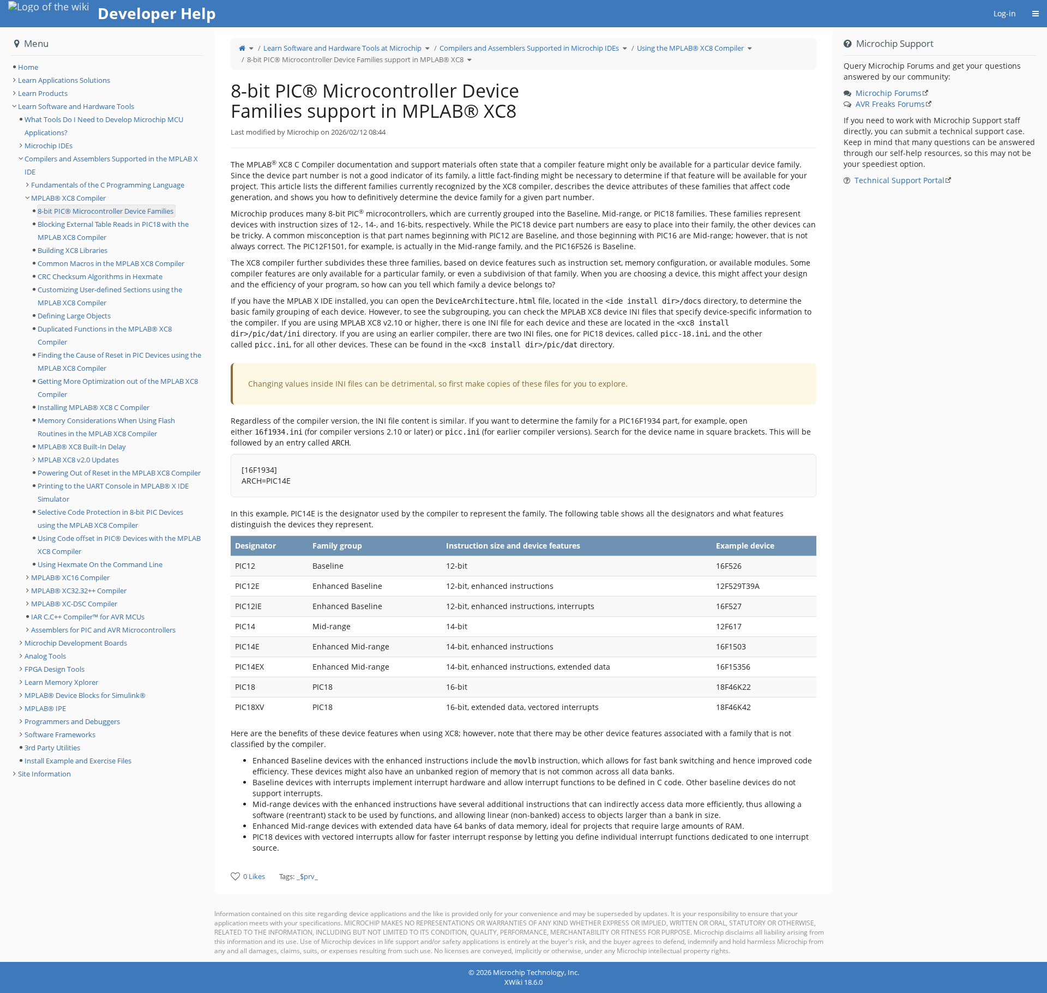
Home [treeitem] (28, 67)
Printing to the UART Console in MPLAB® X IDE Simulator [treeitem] (113, 492)
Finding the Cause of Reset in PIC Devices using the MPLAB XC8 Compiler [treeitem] (119, 361)
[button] (206, 494)
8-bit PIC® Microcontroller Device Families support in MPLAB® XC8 (355, 59)
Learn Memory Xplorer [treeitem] (61, 682)
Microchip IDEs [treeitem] (49, 146)
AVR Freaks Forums (890, 104)
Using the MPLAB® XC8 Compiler (690, 48)
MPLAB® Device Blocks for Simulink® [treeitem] (85, 695)
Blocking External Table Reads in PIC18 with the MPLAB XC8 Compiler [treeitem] (113, 230)
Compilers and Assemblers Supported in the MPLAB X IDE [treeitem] (111, 165)
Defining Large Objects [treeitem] (74, 316)
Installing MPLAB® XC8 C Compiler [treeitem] (93, 407)
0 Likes (254, 876)
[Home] (242, 48)
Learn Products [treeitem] (43, 93)
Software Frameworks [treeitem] (60, 734)
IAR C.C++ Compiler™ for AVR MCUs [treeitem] (88, 617)
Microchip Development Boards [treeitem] (76, 643)
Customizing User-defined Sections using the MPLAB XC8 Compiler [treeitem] (110, 296)
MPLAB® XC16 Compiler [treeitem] (70, 577)
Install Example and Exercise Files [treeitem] (78, 761)
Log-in (1005, 13)
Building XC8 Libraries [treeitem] (72, 250)
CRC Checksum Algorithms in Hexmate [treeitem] (100, 276)
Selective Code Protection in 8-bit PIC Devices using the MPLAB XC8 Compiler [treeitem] (110, 518)
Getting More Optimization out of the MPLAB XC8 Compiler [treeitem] (118, 387)
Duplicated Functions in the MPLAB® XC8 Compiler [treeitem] (105, 335)
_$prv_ (307, 876)
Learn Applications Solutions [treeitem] (64, 80)
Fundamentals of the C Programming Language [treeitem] (107, 185)
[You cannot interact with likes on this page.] (235, 876)
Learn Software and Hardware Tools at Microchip (342, 48)
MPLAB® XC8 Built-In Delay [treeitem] (82, 447)
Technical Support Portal (899, 180)
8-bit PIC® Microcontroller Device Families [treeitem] (105, 211)
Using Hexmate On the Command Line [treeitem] (100, 564)
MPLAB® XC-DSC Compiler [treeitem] (74, 604)
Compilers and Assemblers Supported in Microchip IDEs (529, 48)
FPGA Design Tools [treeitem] (55, 669)
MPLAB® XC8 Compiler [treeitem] (68, 198)
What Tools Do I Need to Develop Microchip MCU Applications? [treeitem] (104, 126)
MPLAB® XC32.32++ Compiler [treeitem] (79, 590)
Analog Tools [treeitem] (45, 656)
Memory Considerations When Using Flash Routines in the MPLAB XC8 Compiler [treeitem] (106, 427)
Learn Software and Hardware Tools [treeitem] (76, 106)
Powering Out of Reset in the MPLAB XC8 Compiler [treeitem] (119, 473)
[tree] (107, 67)
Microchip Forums (889, 93)
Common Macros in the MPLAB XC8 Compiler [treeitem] (111, 263)
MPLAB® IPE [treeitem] (45, 708)
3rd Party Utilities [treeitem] (52, 748)
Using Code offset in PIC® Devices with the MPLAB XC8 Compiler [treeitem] (119, 544)
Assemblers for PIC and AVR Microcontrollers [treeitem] (103, 630)
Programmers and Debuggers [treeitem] (72, 721)
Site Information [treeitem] (44, 774)
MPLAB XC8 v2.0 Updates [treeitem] (78, 460)
